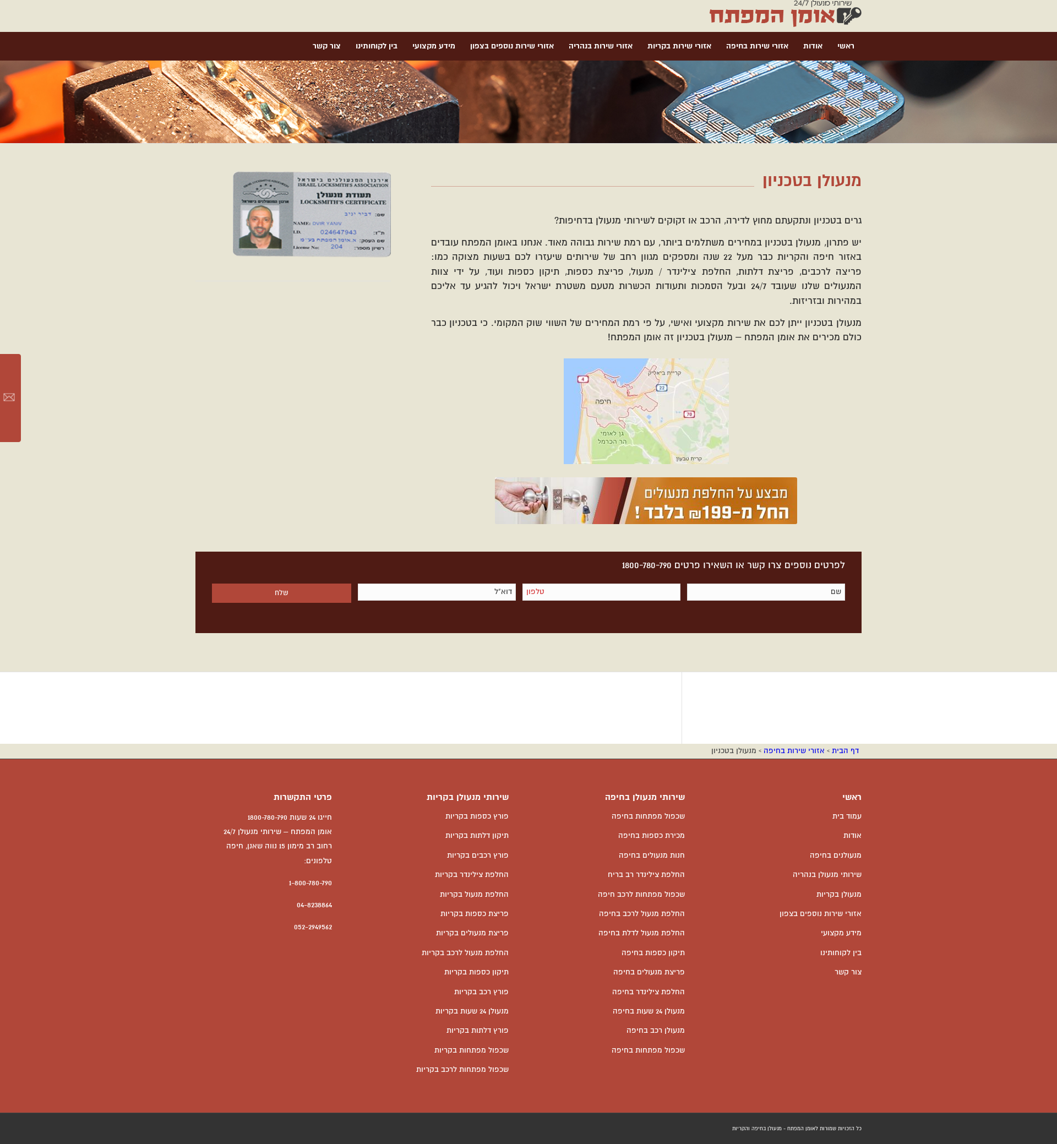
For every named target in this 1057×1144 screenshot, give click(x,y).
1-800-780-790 (310, 883)
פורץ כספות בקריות (477, 816)
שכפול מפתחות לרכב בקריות (462, 1069)
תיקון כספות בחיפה (653, 953)
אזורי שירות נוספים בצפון (821, 914)
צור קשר (848, 972)
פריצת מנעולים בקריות (472, 933)
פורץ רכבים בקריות (478, 855)
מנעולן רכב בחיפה (655, 1030)
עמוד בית (847, 816)
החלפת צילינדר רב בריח (646, 874)
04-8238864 (314, 905)
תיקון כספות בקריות (476, 972)
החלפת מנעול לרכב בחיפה (642, 914)
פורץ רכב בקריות (481, 992)
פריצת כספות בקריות (474, 914)
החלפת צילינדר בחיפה (648, 992)
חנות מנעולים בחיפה (652, 855)
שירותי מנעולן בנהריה (827, 874)
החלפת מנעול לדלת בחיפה (641, 933)
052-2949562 (313, 927)
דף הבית (845, 751)
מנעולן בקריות (839, 894)
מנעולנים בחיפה (836, 855)
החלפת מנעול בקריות (474, 894)
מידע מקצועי (841, 933)
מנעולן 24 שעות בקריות (472, 1011)
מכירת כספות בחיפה (651, 835)
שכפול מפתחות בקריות (471, 1050)
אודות (852, 835)
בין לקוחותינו (841, 953)
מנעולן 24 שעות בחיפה (649, 1011)
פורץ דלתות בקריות (477, 1030)
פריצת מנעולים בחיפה (649, 972)
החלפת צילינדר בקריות (472, 874)
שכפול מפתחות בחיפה (648, 816)
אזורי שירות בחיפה (794, 751)
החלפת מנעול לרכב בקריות (465, 953)
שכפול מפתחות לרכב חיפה (641, 894)
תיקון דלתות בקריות (477, 835)
